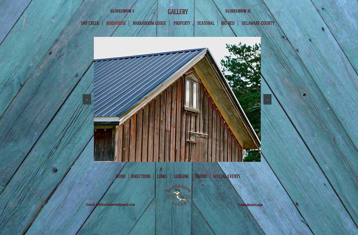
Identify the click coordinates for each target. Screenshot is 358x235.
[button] (87, 99)
